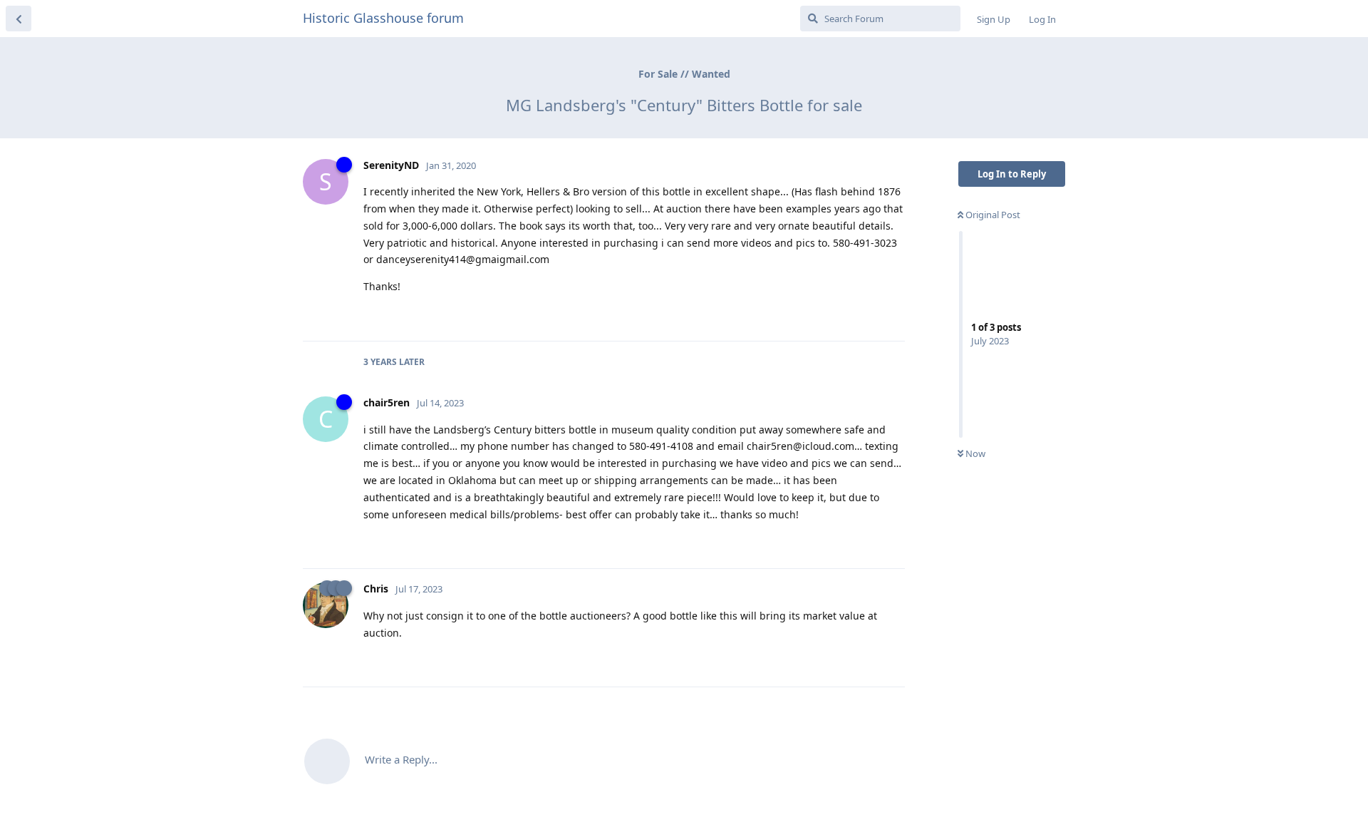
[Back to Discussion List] (18, 18)
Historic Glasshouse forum (383, 17)
